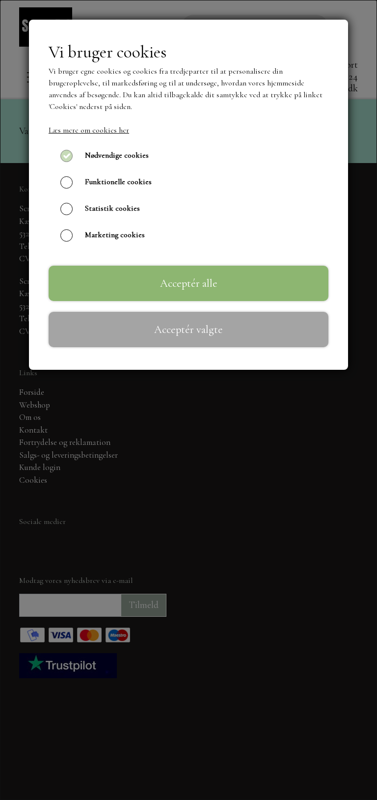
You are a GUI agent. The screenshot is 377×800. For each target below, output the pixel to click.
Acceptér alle (188, 283)
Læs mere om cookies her (89, 130)
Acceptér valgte (188, 329)
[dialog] (188, 400)
